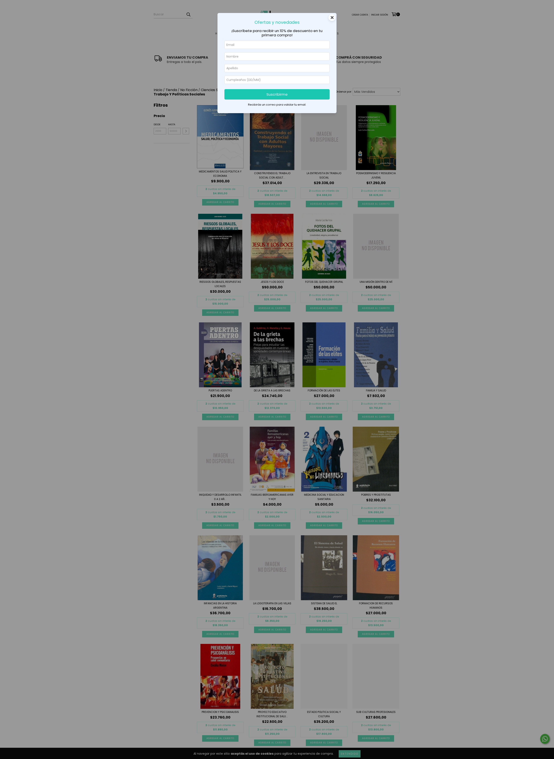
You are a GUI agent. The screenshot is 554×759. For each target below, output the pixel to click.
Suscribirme (277, 94)
